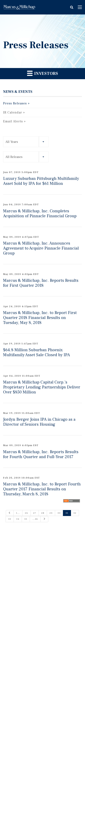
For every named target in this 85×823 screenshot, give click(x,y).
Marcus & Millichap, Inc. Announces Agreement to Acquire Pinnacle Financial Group (41, 248)
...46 (35, 519)
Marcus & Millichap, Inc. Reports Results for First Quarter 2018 (40, 283)
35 (25, 519)
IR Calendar (12, 112)
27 (34, 513)
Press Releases (15, 103)
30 (59, 513)
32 (74, 513)
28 (42, 513)
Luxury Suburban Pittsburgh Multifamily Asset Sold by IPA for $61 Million (41, 181)
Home (19, 7)
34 (17, 519)
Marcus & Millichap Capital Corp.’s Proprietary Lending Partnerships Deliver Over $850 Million (41, 387)
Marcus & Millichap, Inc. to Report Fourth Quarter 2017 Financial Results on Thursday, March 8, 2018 (42, 489)
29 (51, 513)
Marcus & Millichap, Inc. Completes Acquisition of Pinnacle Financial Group (40, 213)
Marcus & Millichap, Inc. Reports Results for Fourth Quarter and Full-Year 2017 (40, 454)
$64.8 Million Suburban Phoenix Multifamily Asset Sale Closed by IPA (36, 352)
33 (9, 519)
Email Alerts (13, 121)
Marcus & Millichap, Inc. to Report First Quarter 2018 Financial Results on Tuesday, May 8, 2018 (40, 317)
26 (26, 513)
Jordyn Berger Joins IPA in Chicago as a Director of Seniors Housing (39, 422)
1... (18, 513)
